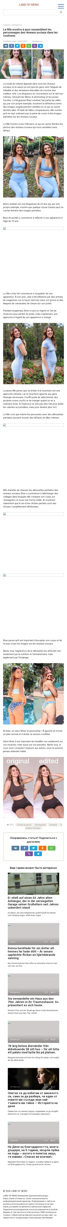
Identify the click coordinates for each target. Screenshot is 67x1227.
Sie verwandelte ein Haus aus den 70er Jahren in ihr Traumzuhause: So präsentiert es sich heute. (33, 1002)
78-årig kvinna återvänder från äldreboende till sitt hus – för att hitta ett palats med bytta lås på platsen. (33, 1049)
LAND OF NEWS (29, 4)
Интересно (37, 41)
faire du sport (25, 824)
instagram (41, 824)
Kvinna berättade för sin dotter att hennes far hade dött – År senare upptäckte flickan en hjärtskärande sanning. (31, 953)
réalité (54, 824)
